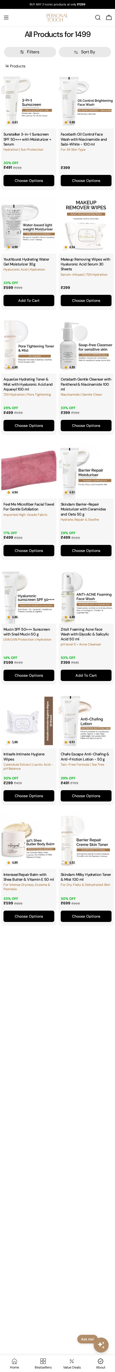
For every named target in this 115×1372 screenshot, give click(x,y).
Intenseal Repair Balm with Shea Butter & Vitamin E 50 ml (28, 877)
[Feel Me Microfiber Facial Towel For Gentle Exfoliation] (28, 471)
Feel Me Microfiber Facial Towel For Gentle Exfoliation (28, 507)
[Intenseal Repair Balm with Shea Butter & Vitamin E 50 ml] (28, 841)
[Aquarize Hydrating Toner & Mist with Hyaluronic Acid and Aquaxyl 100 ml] (28, 346)
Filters (33, 52)
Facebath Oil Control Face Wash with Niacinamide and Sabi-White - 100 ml (84, 139)
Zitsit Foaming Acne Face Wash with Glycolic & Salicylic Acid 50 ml (85, 634)
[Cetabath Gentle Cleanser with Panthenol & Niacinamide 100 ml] (86, 346)
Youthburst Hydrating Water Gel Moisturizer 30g (26, 262)
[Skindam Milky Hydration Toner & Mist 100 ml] (86, 841)
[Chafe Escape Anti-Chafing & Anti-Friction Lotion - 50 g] (86, 720)
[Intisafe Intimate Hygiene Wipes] (28, 720)
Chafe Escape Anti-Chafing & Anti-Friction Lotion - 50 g (85, 756)
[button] (12, 123)
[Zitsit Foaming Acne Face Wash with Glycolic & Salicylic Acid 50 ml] (86, 596)
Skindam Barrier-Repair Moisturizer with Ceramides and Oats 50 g (83, 509)
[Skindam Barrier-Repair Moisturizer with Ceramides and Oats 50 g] (86, 471)
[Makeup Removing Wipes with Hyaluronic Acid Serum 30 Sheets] (86, 226)
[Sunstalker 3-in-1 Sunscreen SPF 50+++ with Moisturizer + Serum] (28, 101)
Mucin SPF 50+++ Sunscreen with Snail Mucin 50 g (26, 632)
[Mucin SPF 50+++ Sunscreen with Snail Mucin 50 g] (28, 596)
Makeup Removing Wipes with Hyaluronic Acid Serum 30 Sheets (85, 264)
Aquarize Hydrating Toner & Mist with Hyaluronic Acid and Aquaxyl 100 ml (28, 384)
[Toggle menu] (6, 17)
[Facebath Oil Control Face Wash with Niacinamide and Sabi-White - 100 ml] (86, 101)
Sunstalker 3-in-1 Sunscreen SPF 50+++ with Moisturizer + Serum (27, 139)
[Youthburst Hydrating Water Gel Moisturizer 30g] (28, 226)
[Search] (98, 17)
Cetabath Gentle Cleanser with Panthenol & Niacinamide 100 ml (86, 384)
